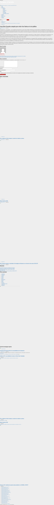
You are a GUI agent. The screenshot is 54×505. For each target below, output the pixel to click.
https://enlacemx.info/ (4, 501)
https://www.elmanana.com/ (5, 493)
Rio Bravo (4, 11)
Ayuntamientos (3, 7)
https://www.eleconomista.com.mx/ (6, 492)
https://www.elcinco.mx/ (5, 497)
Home (2, 6)
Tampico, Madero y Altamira (6, 13)
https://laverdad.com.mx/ (5, 498)
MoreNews (8, 504)
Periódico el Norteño (7, 2)
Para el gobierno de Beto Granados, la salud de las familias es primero (12, 138)
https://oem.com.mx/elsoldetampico (6, 499)
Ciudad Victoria (4, 10)
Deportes (3, 16)
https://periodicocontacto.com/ (6, 496)
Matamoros (4, 8)
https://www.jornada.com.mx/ (5, 488)
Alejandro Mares (2, 53)
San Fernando (4, 12)
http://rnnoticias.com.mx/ (5, 500)
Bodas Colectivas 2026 (4, 201)
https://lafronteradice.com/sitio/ (6, 503)
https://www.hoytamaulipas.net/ (6, 494)
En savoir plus (2, 353)
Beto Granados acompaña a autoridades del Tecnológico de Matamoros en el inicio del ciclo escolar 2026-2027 (19, 263)
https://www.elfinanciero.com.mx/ (6, 491)
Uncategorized (3, 284)
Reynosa (4, 9)
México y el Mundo (3, 279)
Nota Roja (3, 15)
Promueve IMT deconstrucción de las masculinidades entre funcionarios (7, 267)
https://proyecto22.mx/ (4, 502)
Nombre (1, 68)
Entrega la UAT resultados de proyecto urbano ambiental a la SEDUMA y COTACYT (8, 270)
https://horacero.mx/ (4, 495)
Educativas (3, 14)
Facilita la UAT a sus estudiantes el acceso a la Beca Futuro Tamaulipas (7, 268)
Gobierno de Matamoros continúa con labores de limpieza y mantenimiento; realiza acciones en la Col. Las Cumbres (13, 56)
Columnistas (3, 17)
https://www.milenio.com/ (5, 489)
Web (0, 71)
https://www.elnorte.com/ (5, 487)
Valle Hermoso (3, 285)
